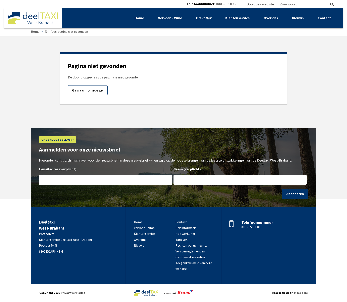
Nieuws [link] (298, 18)
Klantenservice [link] (237, 18)
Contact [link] (324, 18)
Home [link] (139, 18)
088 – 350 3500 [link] (228, 4)
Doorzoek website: (261, 4)
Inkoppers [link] (301, 293)
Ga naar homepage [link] (87, 90)
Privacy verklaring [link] (73, 293)
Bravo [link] (203, 18)
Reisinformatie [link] (186, 228)
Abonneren (295, 193)
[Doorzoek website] (332, 4)
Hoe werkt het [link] (185, 234)
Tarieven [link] (182, 240)
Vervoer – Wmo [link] (170, 18)
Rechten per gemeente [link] (191, 245)
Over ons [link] (271, 18)
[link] (33, 18)
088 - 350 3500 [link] (250, 227)
